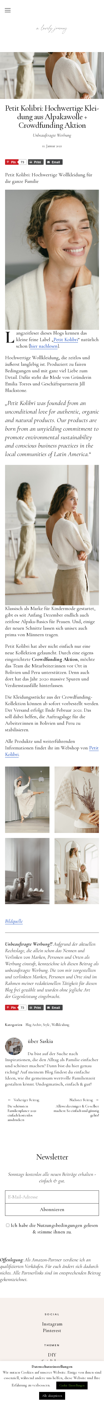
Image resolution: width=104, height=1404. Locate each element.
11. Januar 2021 (52, 146)
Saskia (46, 1041)
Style (46, 1025)
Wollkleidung (60, 1025)
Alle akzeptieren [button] (52, 1396)
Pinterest (52, 1331)
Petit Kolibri (66, 340)
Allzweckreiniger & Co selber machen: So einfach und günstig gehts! (75, 1108)
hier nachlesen (44, 346)
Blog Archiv (33, 1025)
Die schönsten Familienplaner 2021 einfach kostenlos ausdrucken (23, 1110)
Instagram (52, 1324)
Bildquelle (14, 921)
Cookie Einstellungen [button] (72, 1385)
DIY (52, 1355)
